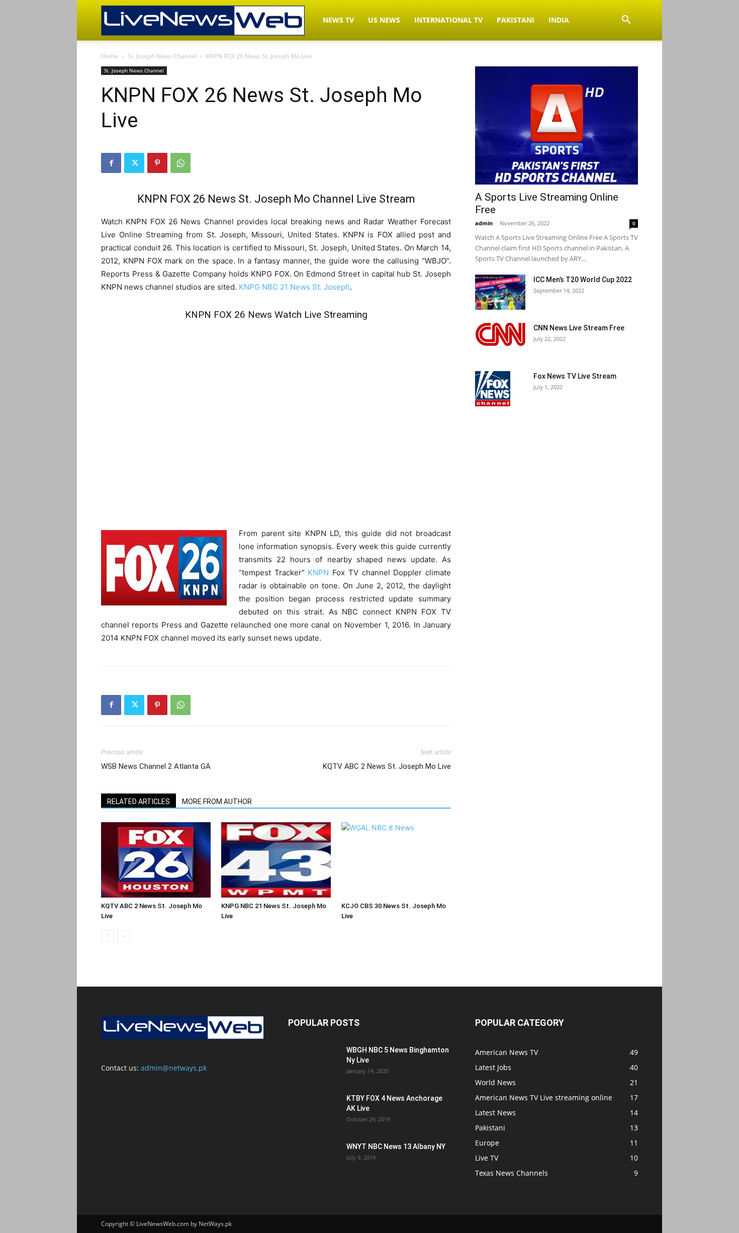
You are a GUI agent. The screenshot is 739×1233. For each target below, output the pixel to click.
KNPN (318, 572)
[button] (626, 21)
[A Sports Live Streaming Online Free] (556, 125)
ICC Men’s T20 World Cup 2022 (582, 280)
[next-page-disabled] (123, 936)
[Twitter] (134, 163)
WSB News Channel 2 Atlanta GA (156, 766)
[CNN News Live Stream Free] (500, 334)
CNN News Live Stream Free (578, 328)
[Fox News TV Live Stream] (492, 388)
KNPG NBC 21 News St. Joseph (294, 287)
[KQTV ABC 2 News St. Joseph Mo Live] (156, 860)
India (558, 20)
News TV (338, 20)
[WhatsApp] (180, 163)
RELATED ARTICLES (138, 802)
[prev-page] (107, 936)
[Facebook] (111, 163)
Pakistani (515, 20)
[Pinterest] (157, 163)
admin (484, 223)
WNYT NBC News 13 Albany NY (395, 1146)
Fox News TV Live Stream (574, 376)
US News (384, 20)
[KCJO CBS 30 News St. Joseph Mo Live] (396, 860)
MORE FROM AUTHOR (217, 802)
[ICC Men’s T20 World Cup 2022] (500, 292)
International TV (448, 20)
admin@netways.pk (174, 1068)
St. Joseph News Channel (162, 56)
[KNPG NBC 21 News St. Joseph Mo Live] (276, 860)
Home (109, 56)
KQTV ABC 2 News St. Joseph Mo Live (387, 766)
